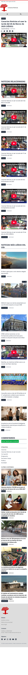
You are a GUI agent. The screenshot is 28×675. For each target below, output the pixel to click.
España (3, 367)
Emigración (4, 456)
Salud (3, 430)
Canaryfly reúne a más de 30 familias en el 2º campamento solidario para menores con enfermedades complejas (13, 395)
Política (3, 340)
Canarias (3, 18)
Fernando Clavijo (6, 458)
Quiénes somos (5, 620)
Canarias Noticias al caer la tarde (10, 452)
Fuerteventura (5, 601)
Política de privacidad (6, 622)
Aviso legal (4, 624)
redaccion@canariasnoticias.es (13, 632)
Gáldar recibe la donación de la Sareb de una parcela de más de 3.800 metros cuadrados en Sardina (13, 514)
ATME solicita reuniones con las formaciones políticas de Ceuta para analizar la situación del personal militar (13, 336)
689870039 (9, 631)
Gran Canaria (4, 237)
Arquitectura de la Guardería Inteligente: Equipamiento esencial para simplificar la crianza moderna (13, 425)
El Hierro (3, 276)
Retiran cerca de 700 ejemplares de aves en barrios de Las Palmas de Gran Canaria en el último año (13, 540)
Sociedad (4, 463)
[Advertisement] (14, 62)
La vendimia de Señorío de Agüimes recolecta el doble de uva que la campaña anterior (14, 569)
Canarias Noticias (5, 28)
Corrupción (4, 454)
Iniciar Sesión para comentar (10, 441)
